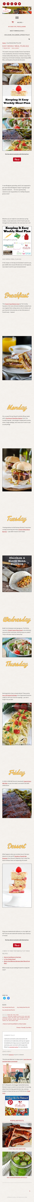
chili (12, 1017)
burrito (22, 1016)
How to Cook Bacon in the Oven (12, 957)
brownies (19, 1016)
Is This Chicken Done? (10, 959)
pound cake (26, 1019)
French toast (27, 1017)
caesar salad (27, 1016)
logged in (11, 1054)
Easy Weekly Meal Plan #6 (8, 1007)
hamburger (10, 1019)
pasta (18, 1019)
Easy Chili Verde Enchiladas (9, 695)
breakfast (15, 1016)
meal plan (14, 1019)
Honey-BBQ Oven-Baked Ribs (17, 1149)
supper (16, 1020)
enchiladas (22, 1017)
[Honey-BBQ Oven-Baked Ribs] (17, 1135)
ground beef (4, 1019)
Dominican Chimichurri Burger (14, 418)
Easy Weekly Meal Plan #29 (23, 1007)
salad (10, 1020)
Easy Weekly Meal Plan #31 (8, 1010)
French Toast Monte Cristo (12, 304)
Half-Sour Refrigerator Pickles (17, 1177)
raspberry (4, 1020)
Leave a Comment (15, 48)
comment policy (13, 1047)
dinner (18, 1017)
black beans (10, 1016)
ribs (7, 1020)
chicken (9, 1017)
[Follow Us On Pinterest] (17, 1116)
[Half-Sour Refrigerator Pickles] (17, 1164)
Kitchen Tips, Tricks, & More (13, 1014)
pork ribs (21, 1019)
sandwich (13, 1020)
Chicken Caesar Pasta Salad (15, 630)
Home (4, 43)
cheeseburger (5, 1017)
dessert (15, 1017)
